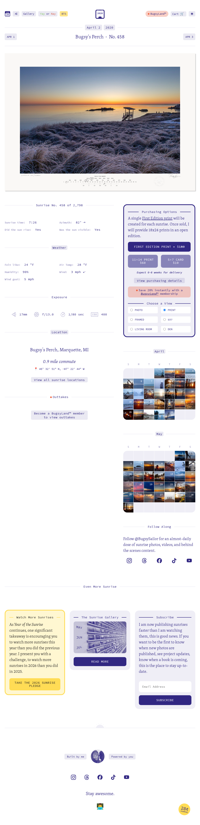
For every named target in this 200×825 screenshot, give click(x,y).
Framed (139, 320)
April (159, 351)
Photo (139, 310)
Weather (59, 247)
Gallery (28, 14)
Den (170, 329)
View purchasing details (159, 280)
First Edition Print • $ (159, 246)
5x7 (170, 320)
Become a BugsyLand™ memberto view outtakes (59, 415)
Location (59, 332)
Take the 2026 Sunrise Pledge (34, 684)
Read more (100, 661)
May (159, 434)
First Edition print (157, 218)
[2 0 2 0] (100, 18)
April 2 (93, 27)
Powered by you (122, 756)
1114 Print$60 (143, 261)
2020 (109, 27)
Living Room (143, 329)
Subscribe (165, 700)
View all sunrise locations (59, 380)
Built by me (75, 756)
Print (172, 310)
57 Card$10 (176, 261)
